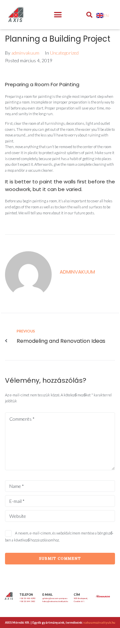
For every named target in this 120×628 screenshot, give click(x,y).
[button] (58, 14)
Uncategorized (64, 53)
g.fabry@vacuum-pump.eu (54, 598)
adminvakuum (25, 53)
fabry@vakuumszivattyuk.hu (55, 601)
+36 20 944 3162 (27, 601)
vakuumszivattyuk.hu (99, 622)
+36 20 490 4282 (27, 598)
